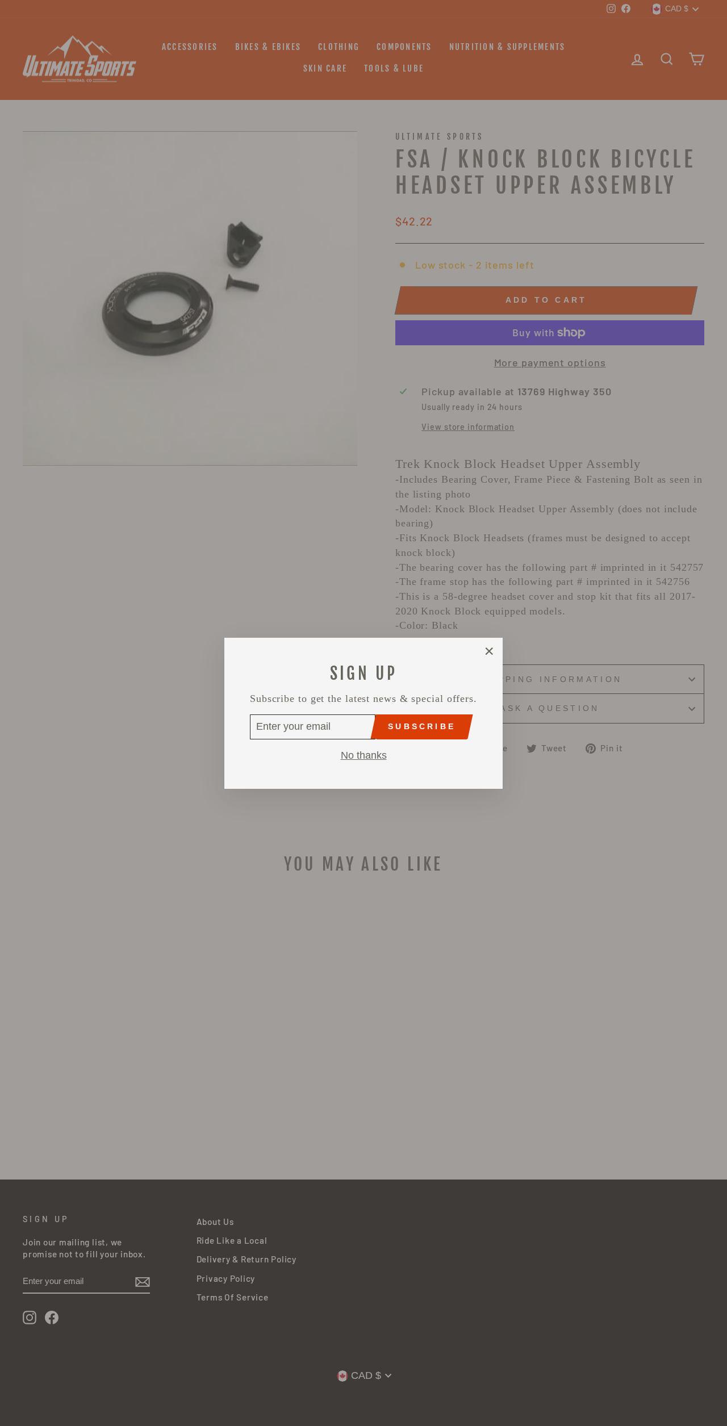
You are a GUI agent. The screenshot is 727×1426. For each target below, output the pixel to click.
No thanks (364, 754)
